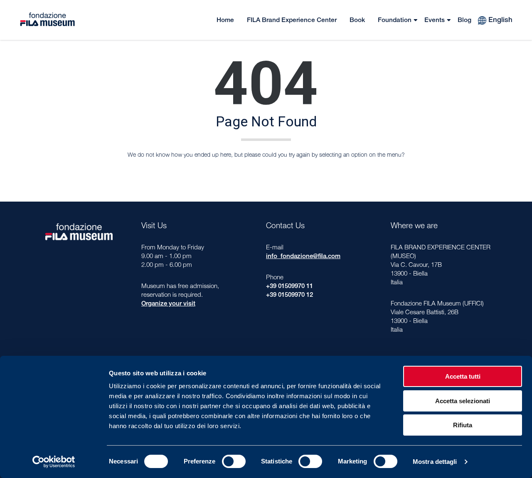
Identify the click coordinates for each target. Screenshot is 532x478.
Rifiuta (462, 425)
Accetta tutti (462, 376)
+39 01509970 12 (289, 295)
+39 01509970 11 (289, 286)
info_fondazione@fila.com (303, 257)
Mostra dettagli (435, 461)
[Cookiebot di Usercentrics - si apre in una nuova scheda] (53, 462)
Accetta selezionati (462, 400)
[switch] (234, 461)
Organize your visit (168, 304)
